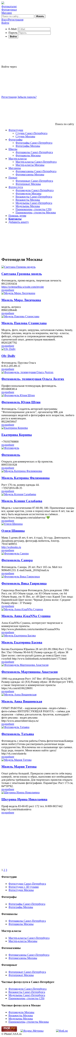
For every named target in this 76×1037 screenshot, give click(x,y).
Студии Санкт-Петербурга (31, 133)
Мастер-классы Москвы (30, 164)
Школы (12, 149)
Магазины (14, 168)
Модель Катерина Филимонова (25, 478)
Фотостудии (15, 130)
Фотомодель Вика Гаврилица (24, 583)
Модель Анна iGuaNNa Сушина (26, 616)
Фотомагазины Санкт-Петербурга (36, 171)
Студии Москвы (25, 136)
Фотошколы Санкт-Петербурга (34, 152)
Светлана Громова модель (21, 274)
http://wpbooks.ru (11, 547)
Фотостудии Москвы (21, 890)
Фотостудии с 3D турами (23, 886)
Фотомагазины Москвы (30, 174)
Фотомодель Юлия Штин (20, 402)
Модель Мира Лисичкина (21, 300)
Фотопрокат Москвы (28, 183)
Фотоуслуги (15, 187)
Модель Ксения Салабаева (21, 501)
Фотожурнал (9, 9)
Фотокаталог (9, 6)
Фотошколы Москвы (28, 155)
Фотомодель (10, 455)
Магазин (6, 12)
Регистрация (9, 96)
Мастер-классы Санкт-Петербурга (36, 161)
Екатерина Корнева (16, 435)
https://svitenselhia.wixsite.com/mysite (22, 286)
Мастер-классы (17, 158)
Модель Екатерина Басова (21, 642)
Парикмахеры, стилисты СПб (33, 209)
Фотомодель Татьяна (17, 734)
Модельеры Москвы (28, 206)
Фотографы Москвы (28, 145)
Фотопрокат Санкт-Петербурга (34, 180)
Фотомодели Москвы (28, 193)
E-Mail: (12, 28)
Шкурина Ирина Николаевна (24, 799)
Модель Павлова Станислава (24, 323)
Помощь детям (17, 215)
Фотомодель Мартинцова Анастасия (29, 672)
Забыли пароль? (27, 96)
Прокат (12, 177)
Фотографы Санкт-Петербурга (34, 142)
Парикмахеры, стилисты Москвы (36, 212)
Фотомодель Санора (17, 560)
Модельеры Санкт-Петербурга (34, 202)
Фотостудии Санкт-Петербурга (27, 883)
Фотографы (15, 139)
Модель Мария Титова (19, 766)
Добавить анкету (18, 222)
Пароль (12, 32)
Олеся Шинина (13, 531)
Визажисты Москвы (28, 199)
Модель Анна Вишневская (21, 701)
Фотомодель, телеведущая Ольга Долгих (32, 379)
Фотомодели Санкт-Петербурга (35, 190)
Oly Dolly (8, 356)
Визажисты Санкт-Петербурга (34, 196)
